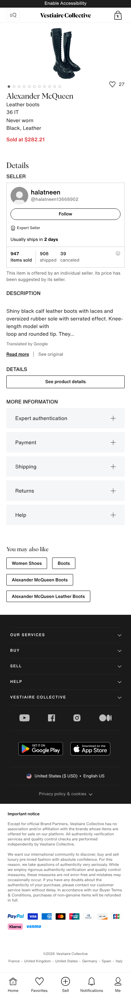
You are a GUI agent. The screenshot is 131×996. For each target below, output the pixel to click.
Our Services (27, 635)
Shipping (26, 466)
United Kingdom (37, 961)
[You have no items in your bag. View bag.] (118, 15)
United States (66, 961)
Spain (106, 961)
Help (20, 515)
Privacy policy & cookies (62, 794)
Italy (119, 961)
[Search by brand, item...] (13, 15)
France (14, 961)
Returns (24, 490)
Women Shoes (27, 563)
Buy (15, 650)
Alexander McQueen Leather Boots (48, 596)
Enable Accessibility (65, 3)
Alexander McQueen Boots (40, 580)
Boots (64, 563)
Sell (16, 666)
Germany (89, 961)
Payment (25, 442)
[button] (118, 15)
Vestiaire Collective (38, 697)
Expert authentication (41, 418)
